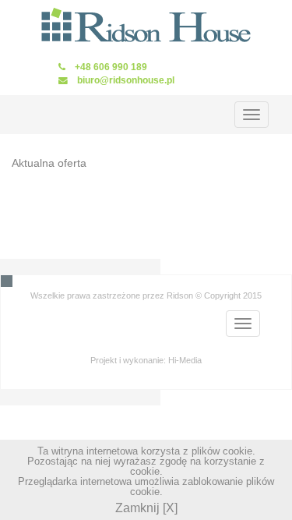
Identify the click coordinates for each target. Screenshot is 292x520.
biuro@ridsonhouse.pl (125, 80)
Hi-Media (185, 360)
